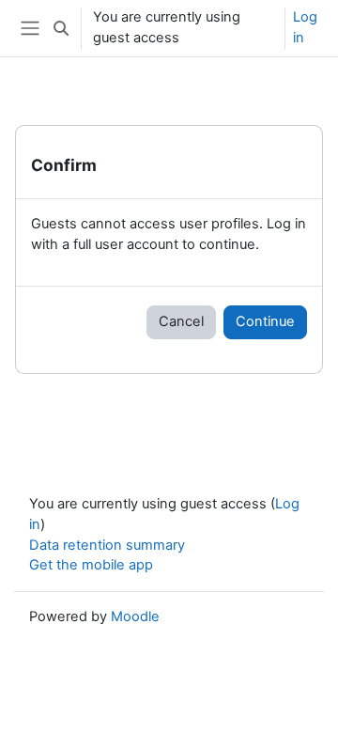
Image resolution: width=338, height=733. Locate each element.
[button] (61, 28)
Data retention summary (107, 545)
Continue (265, 321)
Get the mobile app (91, 564)
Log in (305, 27)
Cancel (181, 321)
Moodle (135, 616)
